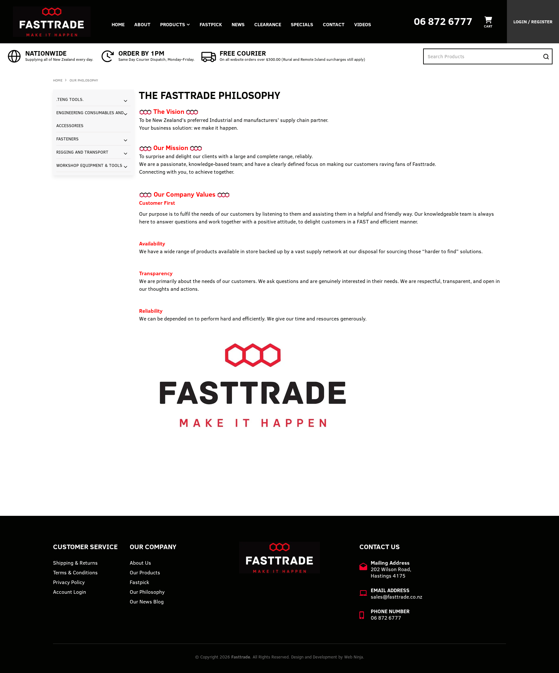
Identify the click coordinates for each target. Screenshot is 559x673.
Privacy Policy (69, 582)
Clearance (267, 24)
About (142, 24)
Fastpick (139, 582)
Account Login (69, 592)
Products (172, 24)
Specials (302, 24)
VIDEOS (362, 24)
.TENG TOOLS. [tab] (70, 99)
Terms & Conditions (75, 572)
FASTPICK (211, 24)
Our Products (145, 572)
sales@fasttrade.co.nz (396, 596)
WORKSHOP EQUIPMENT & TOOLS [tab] (89, 165)
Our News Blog (147, 601)
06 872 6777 (443, 21)
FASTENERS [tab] (67, 139)
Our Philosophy (147, 592)
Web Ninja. (354, 657)
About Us (140, 562)
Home (118, 24)
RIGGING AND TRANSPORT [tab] (82, 152)
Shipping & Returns (75, 562)
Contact (334, 24)
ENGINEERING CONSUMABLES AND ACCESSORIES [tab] (90, 119)
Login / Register (533, 21)
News (238, 24)
